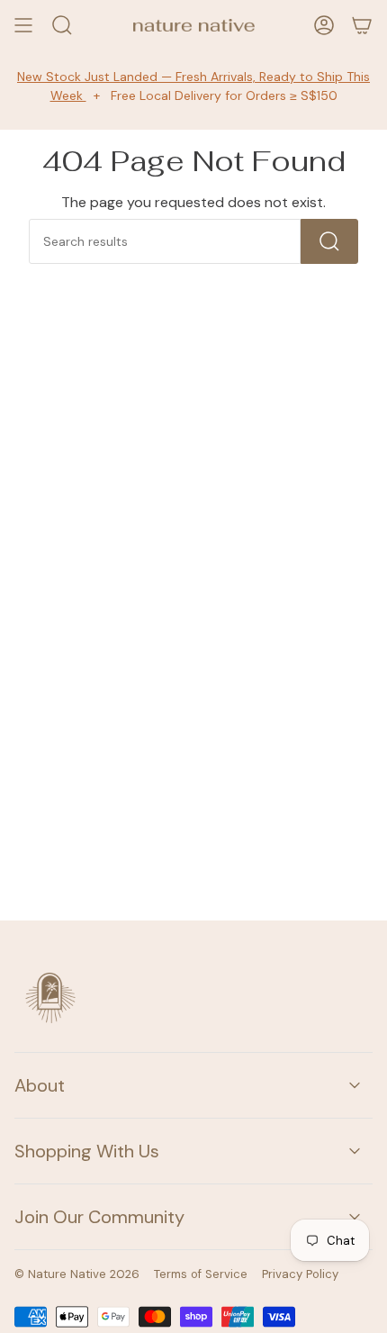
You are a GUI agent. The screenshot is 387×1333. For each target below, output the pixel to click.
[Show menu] (23, 25)
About (39, 1085)
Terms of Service (201, 1274)
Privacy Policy (300, 1274)
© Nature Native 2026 (77, 1274)
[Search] (329, 241)
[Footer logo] (50, 998)
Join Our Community (99, 1217)
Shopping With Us (86, 1151)
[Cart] (362, 25)
